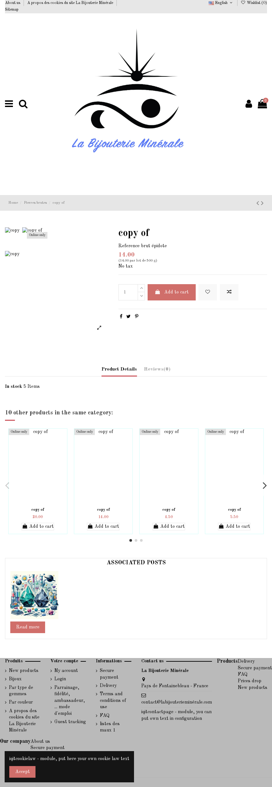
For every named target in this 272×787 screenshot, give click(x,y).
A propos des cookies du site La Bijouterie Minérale (70, 3)
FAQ (104, 715)
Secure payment (109, 674)
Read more (27, 627)
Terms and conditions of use (113, 700)
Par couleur (21, 702)
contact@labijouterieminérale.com (176, 702)
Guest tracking (70, 722)
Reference (129, 246)
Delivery (108, 685)
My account (66, 670)
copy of (37, 510)
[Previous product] (258, 203)
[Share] (121, 316)
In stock (13, 386)
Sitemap (12, 10)
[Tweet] (128, 316)
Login (60, 679)
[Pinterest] (136, 316)
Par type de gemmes (21, 691)
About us (13, 3)
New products (23, 670)
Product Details (119, 369)
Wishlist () (256, 3)
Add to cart (176, 292)
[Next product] (262, 203)
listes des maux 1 (110, 727)
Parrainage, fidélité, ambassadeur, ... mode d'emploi (69, 700)
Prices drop (249, 681)
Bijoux (15, 679)
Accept (22, 771)
